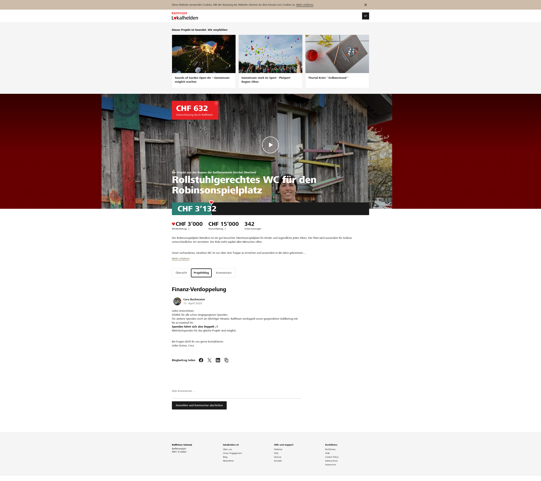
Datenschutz (331, 460)
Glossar (277, 457)
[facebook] (201, 360)
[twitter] (209, 360)
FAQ (276, 453)
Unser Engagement (232, 453)
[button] (365, 15)
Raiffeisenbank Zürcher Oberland (234, 172)
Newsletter (228, 460)
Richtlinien (330, 449)
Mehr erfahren (304, 4)
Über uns (227, 449)
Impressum (330, 464)
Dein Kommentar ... (183, 391)
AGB (327, 453)
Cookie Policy (332, 457)
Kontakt (278, 460)
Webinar (278, 449)
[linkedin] (218, 360)
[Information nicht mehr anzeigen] (365, 5)
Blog (225, 457)
